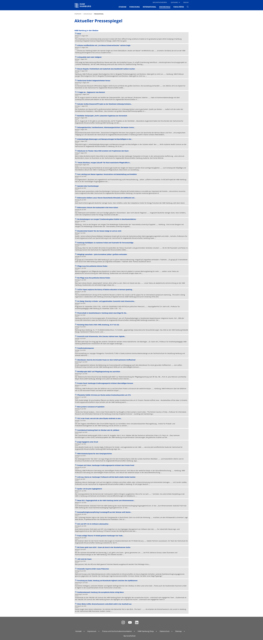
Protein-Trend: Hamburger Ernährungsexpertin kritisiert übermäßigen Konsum (105, 383)
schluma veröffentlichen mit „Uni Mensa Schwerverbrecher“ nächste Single (103, 45)
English (186, 2)
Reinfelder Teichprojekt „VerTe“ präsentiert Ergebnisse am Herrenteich (102, 116)
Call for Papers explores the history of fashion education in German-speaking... (105, 289)
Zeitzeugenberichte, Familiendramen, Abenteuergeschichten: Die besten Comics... (106, 127)
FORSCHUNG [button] (134, 7)
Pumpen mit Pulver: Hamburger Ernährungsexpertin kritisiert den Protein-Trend (105, 465)
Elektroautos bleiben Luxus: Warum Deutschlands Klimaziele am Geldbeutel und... (106, 198)
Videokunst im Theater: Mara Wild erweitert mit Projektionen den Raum (103, 151)
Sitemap (178, 631)
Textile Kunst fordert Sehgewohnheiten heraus (93, 81)
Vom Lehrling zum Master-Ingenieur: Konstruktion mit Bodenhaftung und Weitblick (107, 174)
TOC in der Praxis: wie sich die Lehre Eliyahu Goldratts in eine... (99, 418)
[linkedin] (137, 622)
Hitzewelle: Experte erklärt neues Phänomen (93, 569)
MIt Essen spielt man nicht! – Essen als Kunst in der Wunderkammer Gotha (103, 547)
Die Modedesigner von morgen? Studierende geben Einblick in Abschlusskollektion (106, 219)
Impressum (91, 631)
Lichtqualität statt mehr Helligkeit (89, 57)
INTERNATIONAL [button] (149, 7)
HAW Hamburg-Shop (146, 631)
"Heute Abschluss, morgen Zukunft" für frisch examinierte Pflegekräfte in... (104, 163)
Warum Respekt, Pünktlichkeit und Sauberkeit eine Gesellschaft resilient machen (106, 69)
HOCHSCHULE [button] (164, 7)
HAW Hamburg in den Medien (86, 30)
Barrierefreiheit (130, 636)
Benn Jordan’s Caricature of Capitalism (90, 407)
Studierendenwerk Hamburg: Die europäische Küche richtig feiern (100, 592)
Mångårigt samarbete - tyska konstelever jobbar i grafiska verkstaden (102, 254)
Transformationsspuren (85, 348)
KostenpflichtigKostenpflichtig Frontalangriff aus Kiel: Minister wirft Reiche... (104, 512)
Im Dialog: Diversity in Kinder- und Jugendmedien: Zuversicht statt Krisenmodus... (106, 301)
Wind (79, 34)
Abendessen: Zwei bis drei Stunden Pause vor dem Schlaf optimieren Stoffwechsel (106, 360)
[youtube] (130, 622)
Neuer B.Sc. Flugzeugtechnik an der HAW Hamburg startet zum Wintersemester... (106, 500)
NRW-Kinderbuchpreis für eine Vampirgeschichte (94, 454)
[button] (175, 2)
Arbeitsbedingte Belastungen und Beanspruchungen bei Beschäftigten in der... (105, 139)
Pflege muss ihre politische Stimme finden (92, 266)
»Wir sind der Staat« (84, 559)
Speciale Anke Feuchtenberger (88, 186)
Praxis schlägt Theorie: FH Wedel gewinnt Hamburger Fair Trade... (100, 536)
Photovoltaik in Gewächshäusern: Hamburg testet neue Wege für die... (102, 313)
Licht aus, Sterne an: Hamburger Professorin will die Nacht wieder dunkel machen (106, 477)
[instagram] (123, 622)
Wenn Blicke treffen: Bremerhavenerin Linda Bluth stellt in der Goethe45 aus (104, 604)
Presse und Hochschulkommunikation (117, 631)
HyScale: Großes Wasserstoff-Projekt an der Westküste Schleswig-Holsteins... (104, 104)
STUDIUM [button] (122, 7)
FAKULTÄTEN (178, 7)
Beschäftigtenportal (160, 2)
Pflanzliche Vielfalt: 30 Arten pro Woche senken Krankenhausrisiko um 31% (104, 395)
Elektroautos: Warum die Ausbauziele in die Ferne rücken (97, 207)
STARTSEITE (77, 14)
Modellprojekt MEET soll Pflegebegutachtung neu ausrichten (98, 372)
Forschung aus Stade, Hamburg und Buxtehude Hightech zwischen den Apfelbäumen (107, 581)
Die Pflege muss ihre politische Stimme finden (93, 278)
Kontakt (79, 631)
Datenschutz (164, 631)
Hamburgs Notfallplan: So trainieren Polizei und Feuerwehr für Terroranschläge (105, 243)
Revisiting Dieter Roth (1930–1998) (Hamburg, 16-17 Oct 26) (98, 325)
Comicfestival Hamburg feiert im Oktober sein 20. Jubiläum (98, 430)
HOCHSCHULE (88, 14)
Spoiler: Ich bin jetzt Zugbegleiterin (89, 489)
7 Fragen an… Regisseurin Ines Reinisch (91, 92)
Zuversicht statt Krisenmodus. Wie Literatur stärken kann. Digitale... (101, 336)
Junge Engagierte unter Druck (87, 442)
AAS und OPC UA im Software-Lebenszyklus (92, 524)
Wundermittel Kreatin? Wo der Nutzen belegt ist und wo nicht (99, 231)
